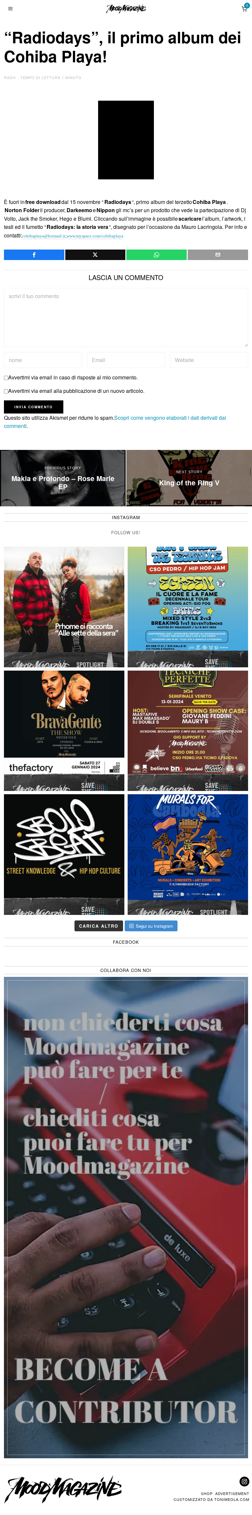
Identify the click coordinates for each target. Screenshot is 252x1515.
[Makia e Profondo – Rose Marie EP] (63, 478)
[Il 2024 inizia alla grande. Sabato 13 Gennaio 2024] (188, 731)
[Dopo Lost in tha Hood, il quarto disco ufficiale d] (64, 607)
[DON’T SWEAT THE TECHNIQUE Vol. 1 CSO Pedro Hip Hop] (188, 607)
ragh (10, 77)
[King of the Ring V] (189, 478)
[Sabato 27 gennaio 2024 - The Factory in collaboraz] (64, 731)
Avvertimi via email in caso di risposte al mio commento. (73, 377)
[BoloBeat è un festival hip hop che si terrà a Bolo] (64, 854)
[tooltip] (34, 255)
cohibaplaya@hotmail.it (43, 235)
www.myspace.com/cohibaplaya (95, 235)
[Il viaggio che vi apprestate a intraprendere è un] (188, 854)
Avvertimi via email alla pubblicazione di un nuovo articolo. (76, 390)
